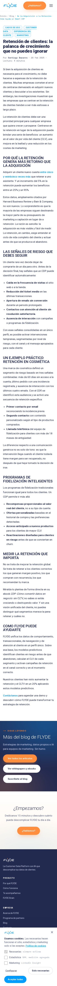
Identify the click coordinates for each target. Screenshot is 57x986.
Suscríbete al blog (17, 779)
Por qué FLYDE (10, 883)
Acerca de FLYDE (11, 913)
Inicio (3, 16)
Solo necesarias (40, 970)
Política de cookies (36, 945)
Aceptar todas (15, 979)
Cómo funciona (10, 888)
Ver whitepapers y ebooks (22, 768)
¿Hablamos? (34, 5)
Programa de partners (13, 918)
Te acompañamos (12, 893)
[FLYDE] (10, 6)
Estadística (29, 957)
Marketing (25, 963)
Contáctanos (10, 695)
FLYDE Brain (8, 898)
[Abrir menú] (51, 5)
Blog (12, 16)
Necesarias (25, 951)
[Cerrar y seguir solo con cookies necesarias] (52, 932)
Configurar (11, 970)
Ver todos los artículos (20, 758)
